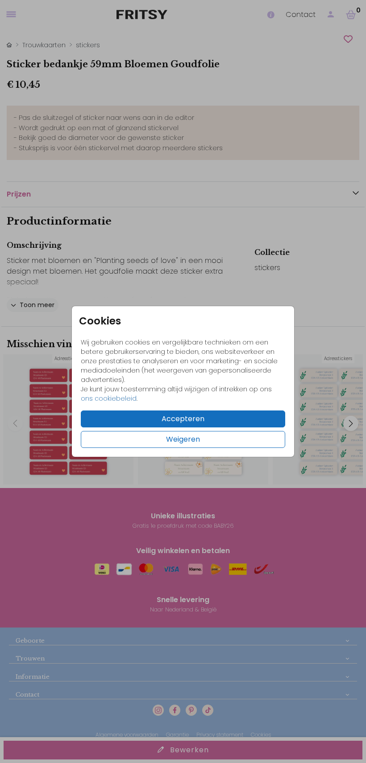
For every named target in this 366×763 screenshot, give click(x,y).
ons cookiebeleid (109, 398)
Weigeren (183, 439)
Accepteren (183, 419)
